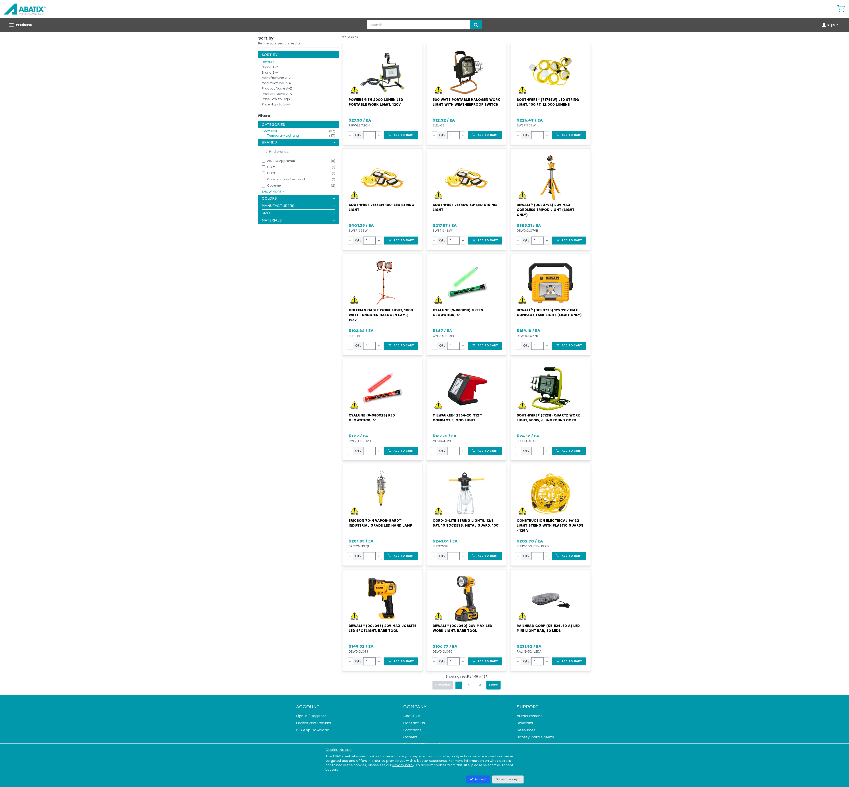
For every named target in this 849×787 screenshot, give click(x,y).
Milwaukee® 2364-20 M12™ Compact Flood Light (457, 417)
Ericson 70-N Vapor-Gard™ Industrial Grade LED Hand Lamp (380, 523)
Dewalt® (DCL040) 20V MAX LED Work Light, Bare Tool (462, 628)
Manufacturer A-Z (276, 78)
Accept (481, 779)
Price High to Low (276, 104)
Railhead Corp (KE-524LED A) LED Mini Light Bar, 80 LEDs (548, 628)
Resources (526, 730)
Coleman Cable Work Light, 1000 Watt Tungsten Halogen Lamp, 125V (381, 315)
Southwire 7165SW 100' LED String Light (381, 207)
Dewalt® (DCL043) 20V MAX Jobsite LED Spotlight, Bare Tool (382, 628)
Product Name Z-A (277, 94)
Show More (271, 192)
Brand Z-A (270, 72)
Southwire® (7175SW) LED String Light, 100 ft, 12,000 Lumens (548, 102)
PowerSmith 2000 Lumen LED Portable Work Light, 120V (376, 102)
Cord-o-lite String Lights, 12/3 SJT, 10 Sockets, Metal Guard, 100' (466, 523)
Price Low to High (276, 99)
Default (268, 62)
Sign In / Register (311, 716)
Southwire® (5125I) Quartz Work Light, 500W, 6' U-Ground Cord (548, 417)
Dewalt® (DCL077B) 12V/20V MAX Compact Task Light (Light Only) (549, 312)
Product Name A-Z (277, 88)
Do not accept (508, 779)
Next (493, 685)
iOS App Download (312, 730)
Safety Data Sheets (535, 737)
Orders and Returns (313, 723)
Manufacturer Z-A (276, 83)
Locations (412, 730)
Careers (410, 737)
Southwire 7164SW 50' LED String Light (465, 207)
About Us (411, 716)
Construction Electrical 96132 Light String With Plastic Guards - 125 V (550, 526)
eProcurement (529, 716)
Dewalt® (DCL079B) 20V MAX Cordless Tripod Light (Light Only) (545, 210)
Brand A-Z (270, 67)
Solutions (525, 723)
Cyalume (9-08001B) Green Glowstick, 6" (458, 312)
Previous (442, 685)
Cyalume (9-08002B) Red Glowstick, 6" (372, 417)
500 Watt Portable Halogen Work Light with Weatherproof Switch (466, 102)
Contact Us (414, 723)
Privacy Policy (403, 765)
